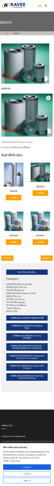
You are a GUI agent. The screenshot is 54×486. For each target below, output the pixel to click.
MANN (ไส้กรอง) (13, 296)
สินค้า (10, 33)
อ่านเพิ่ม (14, 198)
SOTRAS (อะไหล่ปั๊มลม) (20, 147)
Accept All (27, 467)
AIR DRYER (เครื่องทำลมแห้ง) (19, 284)
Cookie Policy (15, 461)
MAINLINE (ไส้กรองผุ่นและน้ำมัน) (21, 293)
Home (4, 33)
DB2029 (7, 258)
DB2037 (46, 258)
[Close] (52, 444)
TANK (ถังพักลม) (13, 308)
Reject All (27, 481)
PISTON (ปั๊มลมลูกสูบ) (15, 302)
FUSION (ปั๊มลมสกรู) (15, 290)
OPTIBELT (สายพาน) (15, 299)
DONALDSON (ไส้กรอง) (16, 287)
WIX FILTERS (11, 311)
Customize (27, 474)
